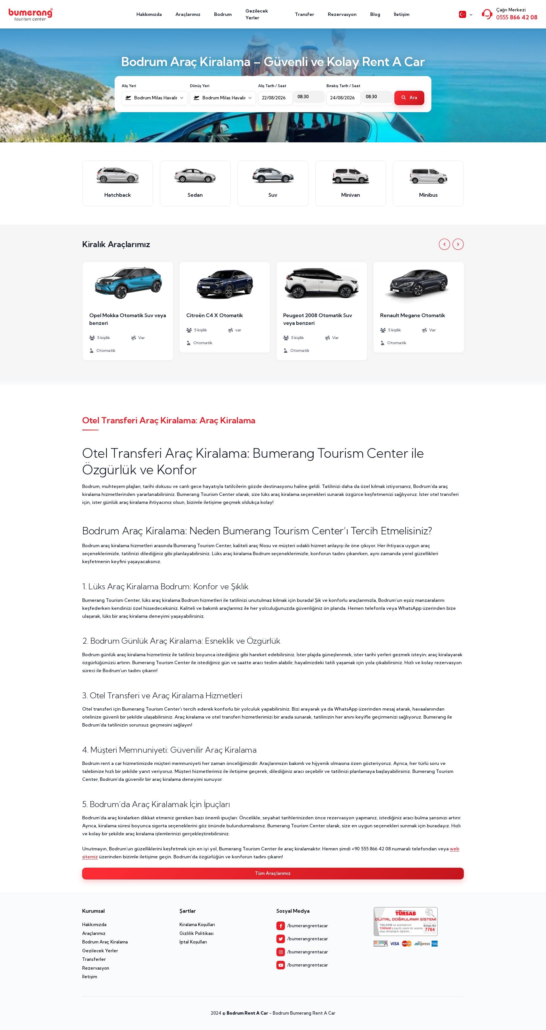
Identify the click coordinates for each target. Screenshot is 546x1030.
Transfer (304, 14)
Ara (412, 97)
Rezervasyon (342, 14)
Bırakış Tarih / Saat (343, 85)
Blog (375, 14)
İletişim (402, 14)
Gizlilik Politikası (196, 933)
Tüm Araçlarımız (273, 873)
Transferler (94, 959)
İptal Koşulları (193, 942)
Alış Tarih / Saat (272, 85)
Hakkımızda (149, 14)
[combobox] (155, 98)
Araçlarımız (187, 14)
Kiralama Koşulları (197, 924)
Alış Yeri (129, 85)
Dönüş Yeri (199, 85)
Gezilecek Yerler (256, 14)
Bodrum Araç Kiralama (105, 942)
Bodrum (223, 14)
